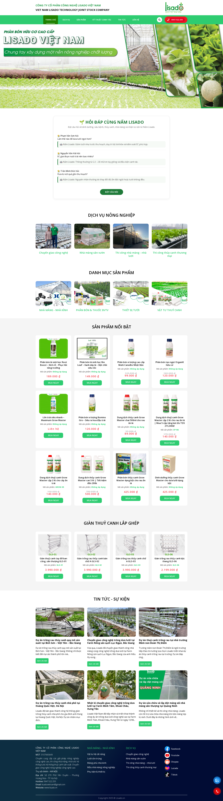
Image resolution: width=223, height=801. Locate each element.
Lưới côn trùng (94, 758)
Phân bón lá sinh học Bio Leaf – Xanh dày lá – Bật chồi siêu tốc (92, 365)
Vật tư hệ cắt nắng (96, 754)
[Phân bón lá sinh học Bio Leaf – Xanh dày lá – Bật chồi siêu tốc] (92, 348)
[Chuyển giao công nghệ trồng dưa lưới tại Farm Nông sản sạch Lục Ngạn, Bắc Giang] (111, 622)
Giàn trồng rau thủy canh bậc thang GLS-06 (169, 560)
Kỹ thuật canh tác (102, 19)
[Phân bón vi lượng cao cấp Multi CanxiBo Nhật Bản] (131, 348)
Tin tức (122, 19)
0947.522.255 (177, 19)
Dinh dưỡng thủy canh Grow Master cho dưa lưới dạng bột (169, 480)
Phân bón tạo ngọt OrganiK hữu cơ (169, 363)
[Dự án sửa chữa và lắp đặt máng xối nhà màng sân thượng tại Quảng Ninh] (163, 685)
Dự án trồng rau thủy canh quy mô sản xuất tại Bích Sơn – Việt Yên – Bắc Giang (58, 642)
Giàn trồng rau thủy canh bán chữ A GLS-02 (92, 560)
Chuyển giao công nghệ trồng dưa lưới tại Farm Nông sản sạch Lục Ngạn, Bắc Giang (111, 642)
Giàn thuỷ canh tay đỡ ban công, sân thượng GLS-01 (53, 560)
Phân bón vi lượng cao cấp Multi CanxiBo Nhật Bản (131, 363)
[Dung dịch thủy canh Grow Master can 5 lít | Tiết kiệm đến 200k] (92, 464)
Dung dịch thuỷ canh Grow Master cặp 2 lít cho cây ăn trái (53, 480)
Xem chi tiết (42, 661)
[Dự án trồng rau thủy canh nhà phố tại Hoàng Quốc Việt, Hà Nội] (60, 685)
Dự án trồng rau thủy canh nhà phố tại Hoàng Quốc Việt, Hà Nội (58, 704)
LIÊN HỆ (135, 19)
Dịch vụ (66, 19)
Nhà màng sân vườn (136, 758)
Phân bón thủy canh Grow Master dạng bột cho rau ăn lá (130, 480)
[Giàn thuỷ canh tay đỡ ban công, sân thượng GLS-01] (53, 545)
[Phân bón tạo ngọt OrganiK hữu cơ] (169, 348)
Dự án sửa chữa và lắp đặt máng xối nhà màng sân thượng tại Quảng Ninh (162, 704)
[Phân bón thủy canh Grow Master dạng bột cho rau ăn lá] (131, 464)
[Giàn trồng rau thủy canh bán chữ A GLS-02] (92, 545)
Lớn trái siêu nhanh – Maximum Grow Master (53, 419)
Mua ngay (53, 382)
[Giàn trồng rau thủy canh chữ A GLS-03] (131, 545)
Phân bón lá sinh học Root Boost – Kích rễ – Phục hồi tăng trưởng (53, 365)
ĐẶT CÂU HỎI (111, 192)
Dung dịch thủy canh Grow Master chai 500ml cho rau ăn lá (131, 420)
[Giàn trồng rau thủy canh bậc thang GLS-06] (169, 545)
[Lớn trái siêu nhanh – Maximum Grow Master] (53, 403)
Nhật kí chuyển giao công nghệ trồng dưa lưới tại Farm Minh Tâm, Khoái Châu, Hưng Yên (111, 705)
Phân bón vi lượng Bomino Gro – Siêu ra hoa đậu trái (92, 419)
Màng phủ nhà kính (96, 763)
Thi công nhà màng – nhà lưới (140, 763)
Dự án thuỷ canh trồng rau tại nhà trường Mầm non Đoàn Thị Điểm (163, 642)
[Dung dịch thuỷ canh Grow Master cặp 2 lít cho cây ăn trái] (53, 464)
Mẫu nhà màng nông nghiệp (101, 767)
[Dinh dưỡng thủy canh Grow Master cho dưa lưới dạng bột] (169, 464)
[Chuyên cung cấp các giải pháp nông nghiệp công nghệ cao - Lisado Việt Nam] (174, 12)
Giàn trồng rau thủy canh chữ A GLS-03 (131, 560)
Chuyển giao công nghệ (137, 754)
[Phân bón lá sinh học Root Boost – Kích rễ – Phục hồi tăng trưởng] (53, 348)
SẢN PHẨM (81, 19)
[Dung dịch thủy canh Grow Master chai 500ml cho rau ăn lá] (131, 403)
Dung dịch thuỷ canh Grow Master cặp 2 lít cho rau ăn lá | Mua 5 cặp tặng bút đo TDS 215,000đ (169, 421)
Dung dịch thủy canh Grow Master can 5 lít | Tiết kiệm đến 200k (92, 480)
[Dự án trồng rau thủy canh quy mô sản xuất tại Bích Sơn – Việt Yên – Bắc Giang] (60, 622)
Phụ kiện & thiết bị (96, 771)
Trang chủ (50, 19)
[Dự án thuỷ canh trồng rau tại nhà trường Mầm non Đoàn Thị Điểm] (163, 622)
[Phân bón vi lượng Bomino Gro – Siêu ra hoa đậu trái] (92, 403)
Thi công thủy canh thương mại (141, 767)
